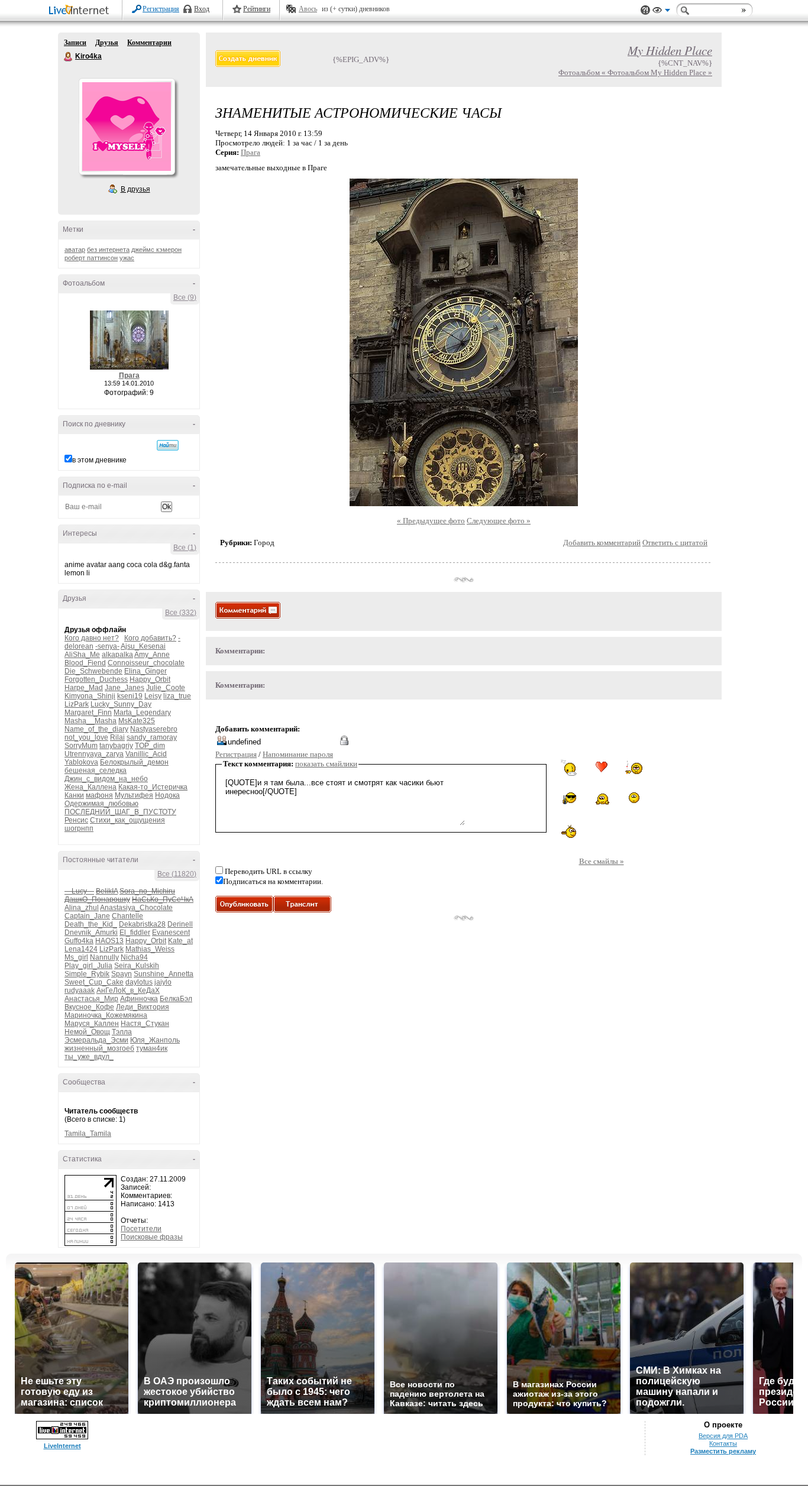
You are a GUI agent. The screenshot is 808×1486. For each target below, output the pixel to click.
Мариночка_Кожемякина (105, 1015)
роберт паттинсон (91, 257)
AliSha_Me (82, 654)
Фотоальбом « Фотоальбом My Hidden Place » (635, 72)
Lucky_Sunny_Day (121, 704)
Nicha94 (134, 957)
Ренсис (76, 820)
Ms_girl (76, 957)
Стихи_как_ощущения (127, 820)
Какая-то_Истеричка (153, 787)
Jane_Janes (124, 688)
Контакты (723, 1443)
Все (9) (184, 297)
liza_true (177, 696)
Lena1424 (81, 949)
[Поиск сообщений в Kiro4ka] (168, 445)
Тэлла (122, 1032)
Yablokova (81, 762)
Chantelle (127, 916)
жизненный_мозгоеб (99, 1048)
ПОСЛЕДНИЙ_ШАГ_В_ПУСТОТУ (120, 812)
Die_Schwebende (93, 671)
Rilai (117, 737)
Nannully (104, 957)
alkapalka (117, 654)
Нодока (167, 795)
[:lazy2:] (568, 767)
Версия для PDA (723, 1435)
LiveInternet (81, 11)
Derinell (180, 924)
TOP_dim (150, 746)
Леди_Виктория (142, 1007)
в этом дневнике (99, 460)
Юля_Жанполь (155, 1040)
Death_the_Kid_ (90, 924)
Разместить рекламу (723, 1451)
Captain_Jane (87, 916)
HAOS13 (109, 941)
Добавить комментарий (602, 542)
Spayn (121, 974)
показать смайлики (326, 763)
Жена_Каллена (90, 787)
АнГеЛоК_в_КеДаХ (128, 990)
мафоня (99, 795)
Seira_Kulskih (136, 965)
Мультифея (134, 795)
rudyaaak (79, 990)
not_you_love (86, 737)
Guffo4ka (78, 941)
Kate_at (180, 941)
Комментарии (149, 42)
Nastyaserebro (153, 729)
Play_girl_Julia (88, 965)
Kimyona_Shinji (89, 696)
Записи (75, 42)
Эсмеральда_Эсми (96, 1040)
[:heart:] (601, 767)
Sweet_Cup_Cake (94, 982)
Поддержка (645, 10)
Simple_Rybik (86, 974)
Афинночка (139, 999)
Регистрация (161, 9)
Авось (308, 9)
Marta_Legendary (142, 712)
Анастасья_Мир (91, 999)
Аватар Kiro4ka (126, 126)
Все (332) (180, 612)
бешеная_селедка (95, 770)
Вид (661, 12)
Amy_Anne (152, 654)
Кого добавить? (150, 638)
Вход (201, 9)
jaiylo (163, 982)
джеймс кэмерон (156, 249)
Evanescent (171, 932)
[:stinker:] (568, 831)
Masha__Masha (90, 721)
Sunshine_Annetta (163, 974)
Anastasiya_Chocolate (136, 908)
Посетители (141, 1229)
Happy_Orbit (150, 679)
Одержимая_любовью (101, 803)
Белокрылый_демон (134, 762)
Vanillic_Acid (146, 754)
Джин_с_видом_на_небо (106, 779)
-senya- (107, 646)
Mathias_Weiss (149, 949)
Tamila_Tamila (87, 1133)
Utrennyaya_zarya (94, 754)
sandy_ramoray (152, 737)
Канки (74, 795)
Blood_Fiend (85, 663)
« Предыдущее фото (431, 520)
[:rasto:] (634, 767)
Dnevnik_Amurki (91, 932)
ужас (126, 257)
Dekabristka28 (142, 924)
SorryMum (81, 746)
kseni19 (130, 696)
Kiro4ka (68, 56)
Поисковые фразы (152, 1237)
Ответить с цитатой (674, 542)
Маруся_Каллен (91, 1023)
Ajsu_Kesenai (143, 646)
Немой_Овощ (87, 1032)
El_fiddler (134, 932)
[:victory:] (601, 798)
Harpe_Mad (83, 688)
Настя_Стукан (145, 1023)
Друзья (106, 42)
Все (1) (184, 547)
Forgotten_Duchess (96, 679)
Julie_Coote (165, 688)
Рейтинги (256, 9)
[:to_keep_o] (569, 798)
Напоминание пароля (298, 754)
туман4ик (151, 1048)
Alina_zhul (81, 908)
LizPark (76, 704)
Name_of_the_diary (96, 729)
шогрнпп (78, 828)
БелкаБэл (176, 999)
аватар (74, 249)
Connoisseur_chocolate (146, 663)
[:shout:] (634, 798)
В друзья (135, 189)
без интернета (108, 249)
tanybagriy (116, 746)
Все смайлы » (601, 861)
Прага (129, 375)
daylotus (139, 982)
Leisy (152, 696)
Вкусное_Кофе (89, 1007)
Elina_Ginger (145, 671)
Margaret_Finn (88, 712)
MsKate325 (136, 721)
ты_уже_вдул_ (89, 1057)
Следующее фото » (499, 520)
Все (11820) (176, 874)
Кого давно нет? (91, 638)
